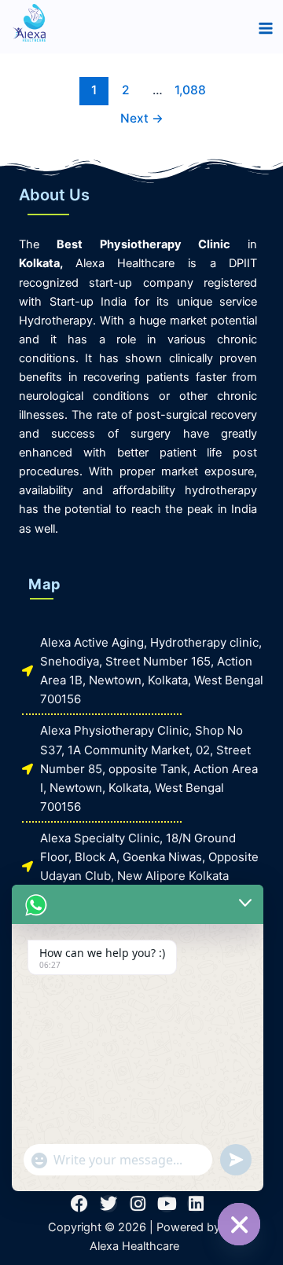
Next (142, 118)
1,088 (189, 89)
